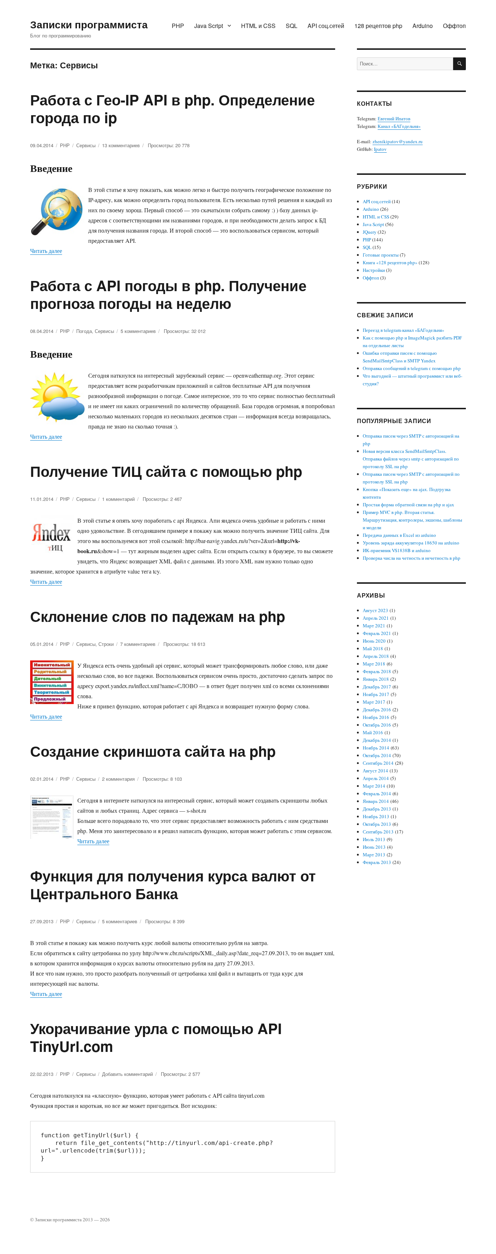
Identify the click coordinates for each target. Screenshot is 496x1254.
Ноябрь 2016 (376, 717)
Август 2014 (375, 770)
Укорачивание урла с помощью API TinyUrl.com (156, 1037)
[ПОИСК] (459, 63)
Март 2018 (374, 663)
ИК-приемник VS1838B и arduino (397, 550)
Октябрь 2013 (377, 824)
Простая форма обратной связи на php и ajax (408, 504)
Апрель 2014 (376, 778)
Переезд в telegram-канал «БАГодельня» (403, 330)
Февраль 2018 (377, 671)
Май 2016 (373, 732)
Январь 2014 (376, 801)
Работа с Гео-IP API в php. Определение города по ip (172, 108)
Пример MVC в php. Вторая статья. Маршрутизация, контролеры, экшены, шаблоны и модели (412, 520)
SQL (291, 25)
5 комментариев (138, 330)
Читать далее (46, 250)
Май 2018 (373, 648)
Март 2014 (374, 786)
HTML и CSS (258, 25)
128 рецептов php (378, 25)
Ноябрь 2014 (376, 747)
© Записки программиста (56, 1219)
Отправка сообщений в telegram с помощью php (412, 368)
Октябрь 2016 (377, 725)
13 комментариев (121, 145)
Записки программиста (89, 24)
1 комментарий (118, 498)
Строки (106, 643)
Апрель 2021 (376, 618)
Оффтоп (454, 25)
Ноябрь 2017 (376, 694)
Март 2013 (374, 854)
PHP (178, 25)
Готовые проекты (381, 255)
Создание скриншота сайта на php (153, 750)
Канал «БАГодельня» (399, 126)
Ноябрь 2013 (376, 816)
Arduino (422, 25)
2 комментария (118, 778)
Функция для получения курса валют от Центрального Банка (173, 884)
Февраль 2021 (377, 633)
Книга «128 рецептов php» (390, 262)
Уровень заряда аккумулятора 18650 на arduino (411, 542)
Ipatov (380, 149)
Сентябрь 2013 (378, 831)
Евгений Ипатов (394, 118)
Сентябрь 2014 (378, 763)
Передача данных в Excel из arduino (399, 535)
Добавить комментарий (127, 1073)
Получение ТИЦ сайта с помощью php (166, 471)
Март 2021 (374, 625)
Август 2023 (375, 610)
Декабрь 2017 (377, 686)
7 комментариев (137, 643)
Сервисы (85, 145)
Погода (84, 330)
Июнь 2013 (374, 847)
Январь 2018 (376, 679)
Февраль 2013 (377, 862)
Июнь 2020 (374, 641)
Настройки (374, 270)
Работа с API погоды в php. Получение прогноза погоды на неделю (168, 294)
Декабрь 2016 (377, 709)
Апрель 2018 (376, 656)
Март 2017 (374, 702)
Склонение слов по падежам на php (157, 616)
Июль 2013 (374, 839)
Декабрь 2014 (377, 740)
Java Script (208, 25)
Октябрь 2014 (377, 755)
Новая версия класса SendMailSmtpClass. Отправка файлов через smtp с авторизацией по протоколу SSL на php (411, 459)
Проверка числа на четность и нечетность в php (411, 558)
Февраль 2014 (377, 793)
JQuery (370, 232)
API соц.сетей (326, 25)
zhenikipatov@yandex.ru (398, 141)
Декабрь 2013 (377, 808)
